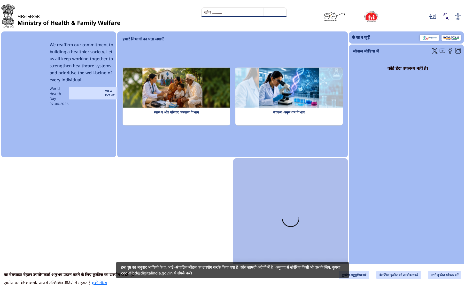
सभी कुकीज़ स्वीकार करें (444, 275)
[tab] (435, 51)
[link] (117, 221)
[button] (218, 122)
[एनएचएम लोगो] (371, 16)
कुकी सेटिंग (99, 282)
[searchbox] (233, 12)
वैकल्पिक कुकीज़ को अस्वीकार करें (398, 275)
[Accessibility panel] (458, 16)
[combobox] (445, 16)
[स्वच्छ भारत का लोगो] (334, 16)
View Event (93, 93)
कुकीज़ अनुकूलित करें (354, 275)
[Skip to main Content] (432, 16)
